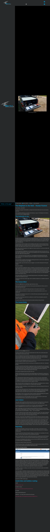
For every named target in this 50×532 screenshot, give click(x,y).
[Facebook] (44, 4)
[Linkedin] (44, 1)
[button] (26, 4)
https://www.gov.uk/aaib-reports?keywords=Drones (24, 488)
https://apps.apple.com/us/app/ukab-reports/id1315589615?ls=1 (26, 496)
